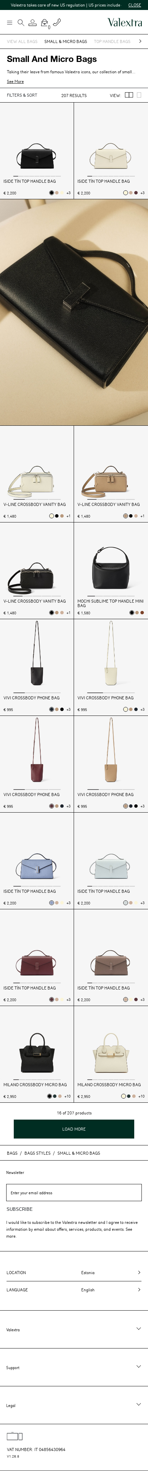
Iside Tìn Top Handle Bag (29, 181)
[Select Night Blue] (51, 709)
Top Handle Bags (112, 41)
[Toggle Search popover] (21, 23)
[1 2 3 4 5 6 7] (37, 947)
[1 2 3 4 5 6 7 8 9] (37, 140)
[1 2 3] (111, 657)
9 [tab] (58, 175)
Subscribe (20, 1209)
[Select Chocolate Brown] (142, 612)
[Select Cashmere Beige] (62, 516)
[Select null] (125, 902)
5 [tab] (36, 175)
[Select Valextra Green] (54, 1096)
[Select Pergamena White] (62, 192)
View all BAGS (22, 41)
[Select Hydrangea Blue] (51, 902)
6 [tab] (42, 175)
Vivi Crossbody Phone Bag (31, 698)
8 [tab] (53, 175)
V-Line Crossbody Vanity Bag (34, 504)
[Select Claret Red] (136, 192)
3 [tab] (26, 175)
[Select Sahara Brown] (57, 192)
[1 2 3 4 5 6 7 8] (37, 1043)
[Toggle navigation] (9, 22)
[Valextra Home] (124, 22)
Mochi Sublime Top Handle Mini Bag (110, 603)
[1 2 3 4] (37, 463)
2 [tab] (21, 175)
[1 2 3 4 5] (111, 463)
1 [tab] (15, 175)
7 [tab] (47, 175)
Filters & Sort (22, 95)
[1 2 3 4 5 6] (111, 560)
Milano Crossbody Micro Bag (35, 1084)
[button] (33, 23)
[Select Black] (51, 192)
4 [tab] (31, 175)
